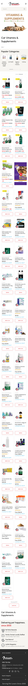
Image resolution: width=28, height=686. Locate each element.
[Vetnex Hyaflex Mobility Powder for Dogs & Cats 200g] (7, 498)
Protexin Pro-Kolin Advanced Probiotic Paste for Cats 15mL (6, 564)
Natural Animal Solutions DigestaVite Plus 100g (7, 395)
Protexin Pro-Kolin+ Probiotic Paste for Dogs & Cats (7, 285)
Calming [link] (24, 61)
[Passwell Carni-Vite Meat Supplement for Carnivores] (7, 329)
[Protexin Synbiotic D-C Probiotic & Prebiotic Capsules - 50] (20, 301)
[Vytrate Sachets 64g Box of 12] (7, 470)
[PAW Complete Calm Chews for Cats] (7, 223)
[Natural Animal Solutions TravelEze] (20, 470)
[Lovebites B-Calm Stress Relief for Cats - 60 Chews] (20, 249)
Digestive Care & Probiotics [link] (17, 63)
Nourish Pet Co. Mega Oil (20, 422)
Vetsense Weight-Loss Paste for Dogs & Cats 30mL (7, 311)
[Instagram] (12, 671)
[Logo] (14, 3)
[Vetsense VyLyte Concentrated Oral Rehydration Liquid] (7, 357)
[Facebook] (9, 671)
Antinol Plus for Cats (19, 203)
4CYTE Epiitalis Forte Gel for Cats (6, 535)
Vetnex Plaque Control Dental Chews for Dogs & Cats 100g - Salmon (20, 339)
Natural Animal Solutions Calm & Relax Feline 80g (7, 258)
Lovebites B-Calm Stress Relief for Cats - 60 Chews (20, 258)
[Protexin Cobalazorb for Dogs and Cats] (20, 386)
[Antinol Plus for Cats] (20, 195)
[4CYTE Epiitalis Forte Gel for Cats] (7, 526)
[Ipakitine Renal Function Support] (20, 498)
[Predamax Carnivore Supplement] (20, 357)
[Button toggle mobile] (2, 4)
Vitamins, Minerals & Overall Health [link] (4, 63)
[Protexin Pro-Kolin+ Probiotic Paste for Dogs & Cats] (7, 275)
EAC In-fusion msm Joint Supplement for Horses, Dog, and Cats (20, 120)
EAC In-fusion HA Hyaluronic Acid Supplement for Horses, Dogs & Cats (7, 92)
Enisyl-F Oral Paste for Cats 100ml (7, 204)
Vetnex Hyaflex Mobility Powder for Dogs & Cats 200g (7, 507)
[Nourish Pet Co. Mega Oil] (20, 414)
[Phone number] (18, 671)
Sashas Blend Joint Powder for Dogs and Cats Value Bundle (7, 174)
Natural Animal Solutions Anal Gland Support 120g (6, 590)
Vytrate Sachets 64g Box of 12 (6, 479)
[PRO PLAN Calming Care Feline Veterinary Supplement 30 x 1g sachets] (20, 223)
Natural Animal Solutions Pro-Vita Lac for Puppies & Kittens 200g (20, 564)
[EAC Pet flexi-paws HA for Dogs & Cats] (20, 275)
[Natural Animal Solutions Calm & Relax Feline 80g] (7, 249)
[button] (26, 4)
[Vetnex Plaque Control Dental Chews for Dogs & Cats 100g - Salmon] (20, 329)
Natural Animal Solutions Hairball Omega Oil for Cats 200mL (19, 148)
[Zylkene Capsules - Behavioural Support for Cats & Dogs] (7, 414)
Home (2, 47)
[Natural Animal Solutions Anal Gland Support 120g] (7, 580)
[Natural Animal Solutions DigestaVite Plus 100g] (7, 386)
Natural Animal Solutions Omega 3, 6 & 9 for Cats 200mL (20, 92)
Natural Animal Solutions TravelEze (19, 479)
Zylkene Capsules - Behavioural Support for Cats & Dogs (7, 423)
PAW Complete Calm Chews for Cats (6, 232)
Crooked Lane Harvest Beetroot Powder (20, 451)
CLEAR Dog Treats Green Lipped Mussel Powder (20, 535)
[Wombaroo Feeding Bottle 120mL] (7, 442)
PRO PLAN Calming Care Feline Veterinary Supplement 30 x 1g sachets (20, 232)
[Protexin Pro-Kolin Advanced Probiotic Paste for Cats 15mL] (7, 554)
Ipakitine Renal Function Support (20, 507)
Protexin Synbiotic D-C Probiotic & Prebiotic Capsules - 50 (20, 311)
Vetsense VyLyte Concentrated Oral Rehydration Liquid (6, 367)
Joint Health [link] (10, 61)
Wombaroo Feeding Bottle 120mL (6, 451)
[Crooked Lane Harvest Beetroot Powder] (20, 442)
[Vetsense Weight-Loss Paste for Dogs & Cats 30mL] (7, 301)
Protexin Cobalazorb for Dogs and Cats (20, 395)
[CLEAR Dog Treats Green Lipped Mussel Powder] (20, 526)
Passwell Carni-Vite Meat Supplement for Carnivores (7, 339)
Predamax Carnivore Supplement (20, 367)
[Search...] (24, 9)
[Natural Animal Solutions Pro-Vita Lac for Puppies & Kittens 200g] (20, 554)
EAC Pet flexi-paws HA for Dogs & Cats (20, 285)
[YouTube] (15, 671)
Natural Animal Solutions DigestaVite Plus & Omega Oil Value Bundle (7, 148)
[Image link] (4, 60)
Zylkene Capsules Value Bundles (7, 120)
